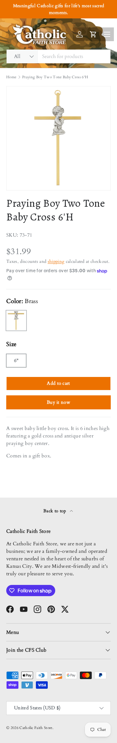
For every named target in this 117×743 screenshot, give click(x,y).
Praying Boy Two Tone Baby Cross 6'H (55, 77)
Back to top (55, 511)
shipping (56, 261)
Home (11, 77)
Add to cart (58, 383)
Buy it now (58, 402)
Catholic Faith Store (35, 727)
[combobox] (58, 56)
